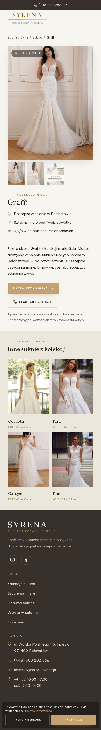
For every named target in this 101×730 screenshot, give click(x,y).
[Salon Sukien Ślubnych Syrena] (27, 18)
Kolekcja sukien (21, 584)
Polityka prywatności (39, 710)
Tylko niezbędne (27, 719)
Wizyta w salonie (23, 612)
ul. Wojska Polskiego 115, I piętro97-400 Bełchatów (42, 647)
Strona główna (18, 37)
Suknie (37, 37)
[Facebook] (26, 560)
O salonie (16, 622)
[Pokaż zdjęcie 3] (55, 173)
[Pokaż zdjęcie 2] (35, 173)
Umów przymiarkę (30, 288)
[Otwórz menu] (88, 18)
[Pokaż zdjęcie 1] (16, 173)
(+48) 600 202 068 (53, 5)
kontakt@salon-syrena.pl (35, 670)
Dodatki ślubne (21, 603)
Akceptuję (73, 719)
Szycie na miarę (21, 593)
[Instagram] (12, 560)
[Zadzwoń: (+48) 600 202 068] (90, 719)
